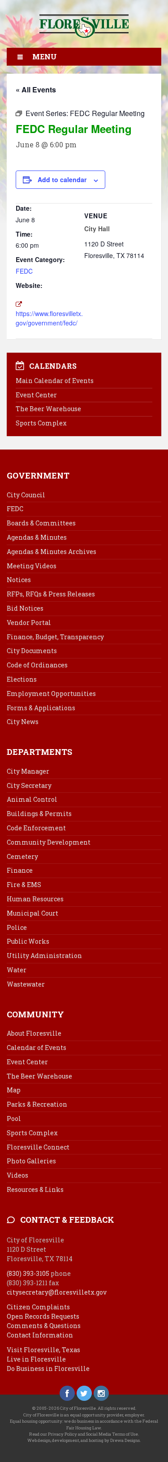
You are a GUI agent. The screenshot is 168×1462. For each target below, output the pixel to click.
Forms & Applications (41, 708)
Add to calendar (62, 179)
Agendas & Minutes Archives (51, 551)
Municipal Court (32, 913)
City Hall (97, 228)
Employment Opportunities (51, 693)
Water (16, 970)
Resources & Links (35, 1189)
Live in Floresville (36, 1359)
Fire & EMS (24, 884)
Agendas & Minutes (37, 537)
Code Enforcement (36, 828)
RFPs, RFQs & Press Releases (51, 594)
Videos (17, 1175)
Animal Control (32, 799)
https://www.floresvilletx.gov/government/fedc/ (49, 318)
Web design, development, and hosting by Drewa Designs (83, 1440)
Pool (14, 1118)
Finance (20, 870)
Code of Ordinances (37, 665)
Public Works (28, 941)
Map (14, 1090)
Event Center (36, 395)
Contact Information (40, 1335)
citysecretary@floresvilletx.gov (57, 1292)
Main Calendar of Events (55, 380)
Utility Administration (44, 955)
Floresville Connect (38, 1147)
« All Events (36, 89)
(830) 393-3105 (28, 1273)
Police (17, 927)
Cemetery (22, 856)
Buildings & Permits (39, 813)
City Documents (32, 650)
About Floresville (34, 1033)
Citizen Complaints (38, 1307)
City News (23, 721)
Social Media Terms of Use (112, 1434)
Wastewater (26, 984)
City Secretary (29, 785)
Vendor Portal (29, 622)
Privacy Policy (62, 1434)
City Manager (28, 771)
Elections (22, 679)
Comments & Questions (44, 1325)
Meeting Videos (31, 566)
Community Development (48, 842)
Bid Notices (25, 608)
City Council (26, 495)
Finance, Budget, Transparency (55, 637)
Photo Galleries (31, 1161)
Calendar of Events (36, 1047)
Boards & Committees (41, 523)
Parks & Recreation (37, 1104)
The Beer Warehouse (48, 408)
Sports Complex (41, 423)
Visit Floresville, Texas (43, 1349)
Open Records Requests (43, 1316)
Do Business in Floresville (48, 1368)
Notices (19, 579)
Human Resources (35, 899)
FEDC (24, 271)
